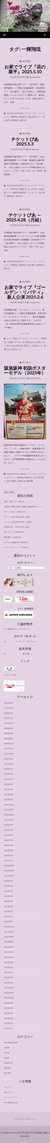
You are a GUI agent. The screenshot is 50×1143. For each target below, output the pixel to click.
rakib (26, 1136)
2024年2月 (8, 855)
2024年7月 (8, 830)
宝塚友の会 (8, 1063)
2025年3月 (8, 789)
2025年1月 (8, 799)
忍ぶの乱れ (32, 189)
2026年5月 (8, 718)
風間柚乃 (15, 120)
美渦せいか (38, 345)
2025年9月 (8, 759)
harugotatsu (34, 77)
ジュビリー (9, 477)
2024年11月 (9, 810)
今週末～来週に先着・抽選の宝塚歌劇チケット (23, 506)
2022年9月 (8, 942)
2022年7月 (8, 952)
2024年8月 (8, 825)
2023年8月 (8, 886)
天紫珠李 (22, 117)
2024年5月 (8, 840)
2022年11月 (9, 932)
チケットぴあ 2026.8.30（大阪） (17, 517)
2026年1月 (8, 738)
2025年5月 (8, 779)
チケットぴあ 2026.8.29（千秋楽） (18, 522)
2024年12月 (9, 805)
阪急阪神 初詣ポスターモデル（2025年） (25, 370)
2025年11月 (9, 748)
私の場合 (26, 362)
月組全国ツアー (34, 117)
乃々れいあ (19, 342)
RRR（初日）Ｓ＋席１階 (14, 501)
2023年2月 (8, 916)
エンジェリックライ (36, 474)
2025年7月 (8, 769)
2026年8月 (8, 703)
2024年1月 (8, 860)
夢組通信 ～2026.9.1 (12, 537)
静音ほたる (16, 349)
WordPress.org (11, 1102)
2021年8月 (8, 1008)
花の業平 (31, 265)
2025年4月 (8, 784)
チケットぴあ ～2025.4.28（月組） (25, 217)
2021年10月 (9, 998)
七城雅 (10, 342)
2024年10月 (9, 815)
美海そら (27, 345)
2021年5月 (8, 1023)
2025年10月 (9, 754)
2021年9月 (8, 1003)
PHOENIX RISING (15, 113)
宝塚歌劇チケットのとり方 (25, 10)
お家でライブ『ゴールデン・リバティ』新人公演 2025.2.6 (25, 291)
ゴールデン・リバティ (28, 338)
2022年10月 (9, 937)
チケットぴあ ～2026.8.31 (14, 512)
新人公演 (11, 345)
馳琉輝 (30, 481)
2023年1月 (8, 921)
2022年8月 (8, 947)
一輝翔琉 (13, 117)
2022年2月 (8, 977)
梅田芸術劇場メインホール (25, 192)
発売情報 (26, 61)
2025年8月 (8, 764)
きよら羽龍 (12, 338)
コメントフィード (11, 1097)
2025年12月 (9, 743)
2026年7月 (8, 708)
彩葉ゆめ (28, 477)
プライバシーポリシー (25, 1119)
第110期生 (12, 481)
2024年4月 (8, 845)
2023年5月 (8, 901)
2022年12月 (9, 927)
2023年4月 (8, 906)
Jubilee (22, 474)
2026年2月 (8, 733)
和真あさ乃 (30, 342)
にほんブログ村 (10, 675)
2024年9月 (8, 820)
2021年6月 (8, 1018)
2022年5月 (8, 962)
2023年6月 (8, 896)
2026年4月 (8, 723)
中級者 (6, 1053)
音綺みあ (22, 481)
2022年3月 (8, 972)
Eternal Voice (12, 474)
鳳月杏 (23, 120)
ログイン (7, 1087)
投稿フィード (9, 1092)
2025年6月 (8, 774)
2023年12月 (9, 866)
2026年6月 (8, 713)
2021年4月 (8, 1028)
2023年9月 (8, 881)
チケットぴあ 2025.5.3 (25, 141)
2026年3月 (8, 728)
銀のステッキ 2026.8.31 (14, 532)
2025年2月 (8, 794)
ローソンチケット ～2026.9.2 (16, 547)
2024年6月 (8, 835)
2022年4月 (8, 967)
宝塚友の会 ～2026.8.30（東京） (17, 527)
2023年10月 (9, 876)
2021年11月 (9, 993)
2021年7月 (8, 1013)
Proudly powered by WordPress (17, 1132)
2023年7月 (8, 891)
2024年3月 (8, 850)
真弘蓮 (19, 345)
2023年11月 (9, 871)
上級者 (6, 1047)
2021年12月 (9, 988)
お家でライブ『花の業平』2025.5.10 (25, 69)
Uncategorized (11, 1042)
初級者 (6, 1058)
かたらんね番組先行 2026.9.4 (16, 542)
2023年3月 (8, 911)
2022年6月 (8, 957)
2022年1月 (8, 983)
